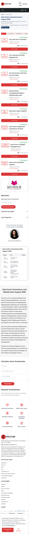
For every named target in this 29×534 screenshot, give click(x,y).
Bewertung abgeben (8, 206)
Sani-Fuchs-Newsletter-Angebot (16, 163)
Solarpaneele (4, 501)
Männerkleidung (5, 495)
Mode (2, 490)
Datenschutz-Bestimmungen (8, 473)
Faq (2, 469)
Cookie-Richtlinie (10, 525)
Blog (2, 467)
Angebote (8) (19, 33)
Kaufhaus (3, 503)
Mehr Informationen (14, 43)
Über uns (3, 465)
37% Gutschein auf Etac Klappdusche (17, 56)
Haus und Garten (5, 488)
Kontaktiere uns (5, 471)
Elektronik (3, 484)
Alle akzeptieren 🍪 (7, 530)
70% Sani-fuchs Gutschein (17, 39)
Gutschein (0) (10, 33)
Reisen (3, 486)
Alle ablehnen (18, 529)
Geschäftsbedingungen (7, 475)
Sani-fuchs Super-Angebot (18, 111)
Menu (22, 10)
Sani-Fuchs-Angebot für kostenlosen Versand (17, 128)
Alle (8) (4, 33)
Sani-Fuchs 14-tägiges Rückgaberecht (17, 145)
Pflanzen (3, 499)
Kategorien (4, 462)
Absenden (7, 384)
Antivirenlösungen (5, 497)
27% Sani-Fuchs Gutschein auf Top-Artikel (18, 74)
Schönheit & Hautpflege (7, 493)
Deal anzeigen (14, 49)
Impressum (4, 478)
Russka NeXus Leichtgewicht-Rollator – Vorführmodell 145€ (17, 93)
